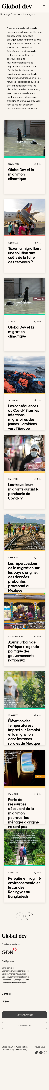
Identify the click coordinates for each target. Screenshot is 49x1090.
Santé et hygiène (8, 968)
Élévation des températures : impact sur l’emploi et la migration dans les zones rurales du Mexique (24, 732)
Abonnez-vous (24, 1025)
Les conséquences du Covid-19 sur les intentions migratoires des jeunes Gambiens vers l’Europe (23, 417)
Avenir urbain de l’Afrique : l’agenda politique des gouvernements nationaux (23, 651)
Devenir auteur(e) (24, 1014)
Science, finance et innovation (14, 974)
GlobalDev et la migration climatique (21, 174)
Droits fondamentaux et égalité (15, 983)
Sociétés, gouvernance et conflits (16, 977)
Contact (6, 993)
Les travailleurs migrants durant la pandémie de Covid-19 (23, 491)
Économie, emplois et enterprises (15, 971)
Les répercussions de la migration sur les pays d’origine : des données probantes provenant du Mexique (24, 577)
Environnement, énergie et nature (15, 980)
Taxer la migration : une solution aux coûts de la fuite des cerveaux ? (24, 255)
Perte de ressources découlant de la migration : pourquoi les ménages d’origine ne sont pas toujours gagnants (23, 815)
